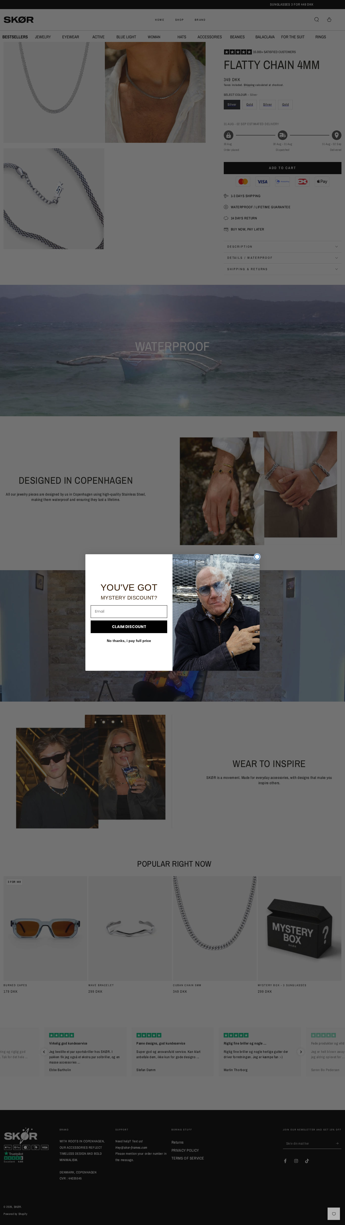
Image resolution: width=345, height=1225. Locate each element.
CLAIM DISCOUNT (129, 626)
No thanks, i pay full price (129, 641)
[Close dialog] (257, 556)
